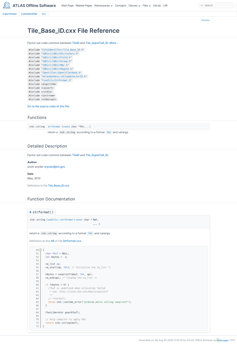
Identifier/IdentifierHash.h (61, 72)
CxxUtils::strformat (59, 219)
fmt (109, 132)
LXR (165, 5)
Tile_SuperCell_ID (97, 43)
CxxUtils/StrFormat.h (56, 80)
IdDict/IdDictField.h (56, 57)
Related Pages (84, 5)
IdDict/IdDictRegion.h (57, 68)
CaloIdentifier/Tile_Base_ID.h (63, 49)
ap (58, 263)
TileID (75, 43)
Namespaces (102, 5)
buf (56, 253)
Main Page (67, 5)
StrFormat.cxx (72, 241)
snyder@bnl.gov (54, 166)
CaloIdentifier (29, 13)
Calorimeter (10, 13)
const (66, 126)
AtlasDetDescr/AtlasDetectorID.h (64, 76)
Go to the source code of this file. (48, 106)
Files (145, 5)
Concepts (120, 5)
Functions (205, 20)
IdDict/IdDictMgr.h (55, 65)
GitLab (157, 5)
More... (113, 43)
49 (52, 241)
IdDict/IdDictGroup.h (56, 61)
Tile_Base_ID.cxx (58, 185)
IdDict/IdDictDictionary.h (60, 53)
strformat (54, 126)
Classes (133, 5)
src (44, 13)
